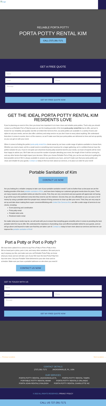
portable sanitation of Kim (33, 191)
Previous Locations (7, 357)
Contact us (33, 161)
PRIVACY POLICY (66, 394)
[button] (102, 4)
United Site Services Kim (62, 202)
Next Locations (100, 357)
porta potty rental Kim (38, 144)
